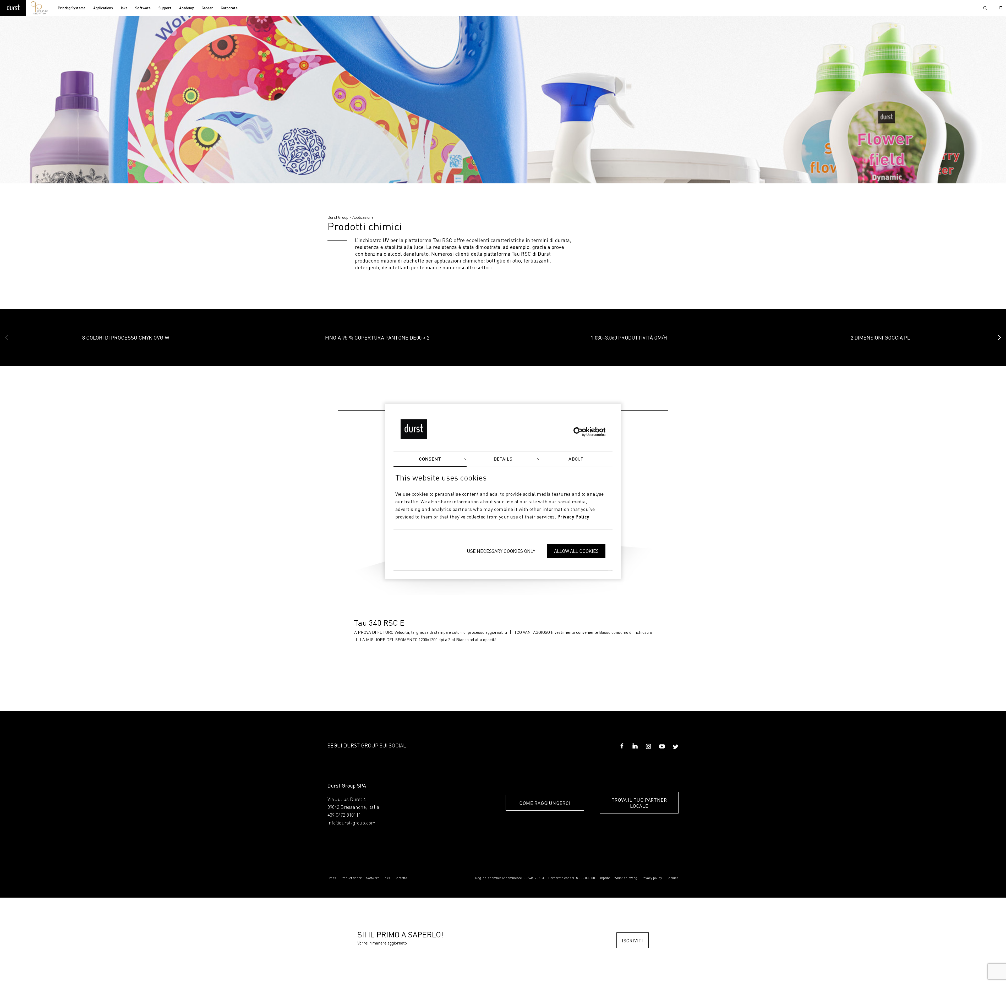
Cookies (672, 878)
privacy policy (573, 517)
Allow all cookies (576, 551)
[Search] (985, 7)
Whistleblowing (625, 878)
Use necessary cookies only (501, 551)
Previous (6, 337)
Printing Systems (71, 8)
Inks (124, 8)
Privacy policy (652, 878)
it (1000, 8)
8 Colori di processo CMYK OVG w (125, 337)
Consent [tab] (430, 459)
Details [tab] (503, 459)
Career (207, 8)
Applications (103, 8)
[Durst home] (13, 8)
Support (164, 8)
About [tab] (575, 459)
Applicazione (363, 217)
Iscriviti (632, 940)
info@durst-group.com (351, 823)
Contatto (401, 878)
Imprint (604, 878)
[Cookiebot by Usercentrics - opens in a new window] (582, 431)
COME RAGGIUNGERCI (545, 803)
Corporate (229, 8)
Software (143, 8)
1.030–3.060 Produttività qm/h (629, 337)
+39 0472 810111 (344, 815)
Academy (186, 8)
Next (999, 337)
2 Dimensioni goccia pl (880, 337)
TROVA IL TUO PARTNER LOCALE (639, 803)
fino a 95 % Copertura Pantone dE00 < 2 (377, 337)
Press (331, 878)
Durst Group (337, 217)
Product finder (351, 878)
